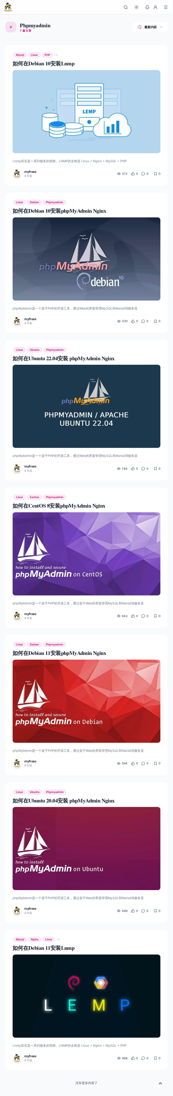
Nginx (35, 939)
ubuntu (34, 349)
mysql (20, 55)
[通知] (147, 7)
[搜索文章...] (126, 7)
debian (34, 202)
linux (34, 55)
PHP (47, 55)
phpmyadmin (54, 202)
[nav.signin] (155, 7)
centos (34, 497)
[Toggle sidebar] (165, 7)
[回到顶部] (160, 1083)
